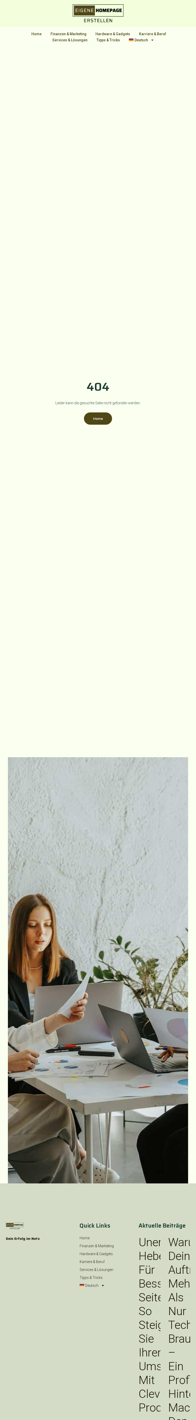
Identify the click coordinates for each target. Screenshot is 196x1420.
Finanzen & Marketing (69, 34)
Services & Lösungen (70, 40)
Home (36, 34)
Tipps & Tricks (108, 40)
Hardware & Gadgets (112, 34)
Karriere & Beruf (152, 34)
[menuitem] (141, 40)
